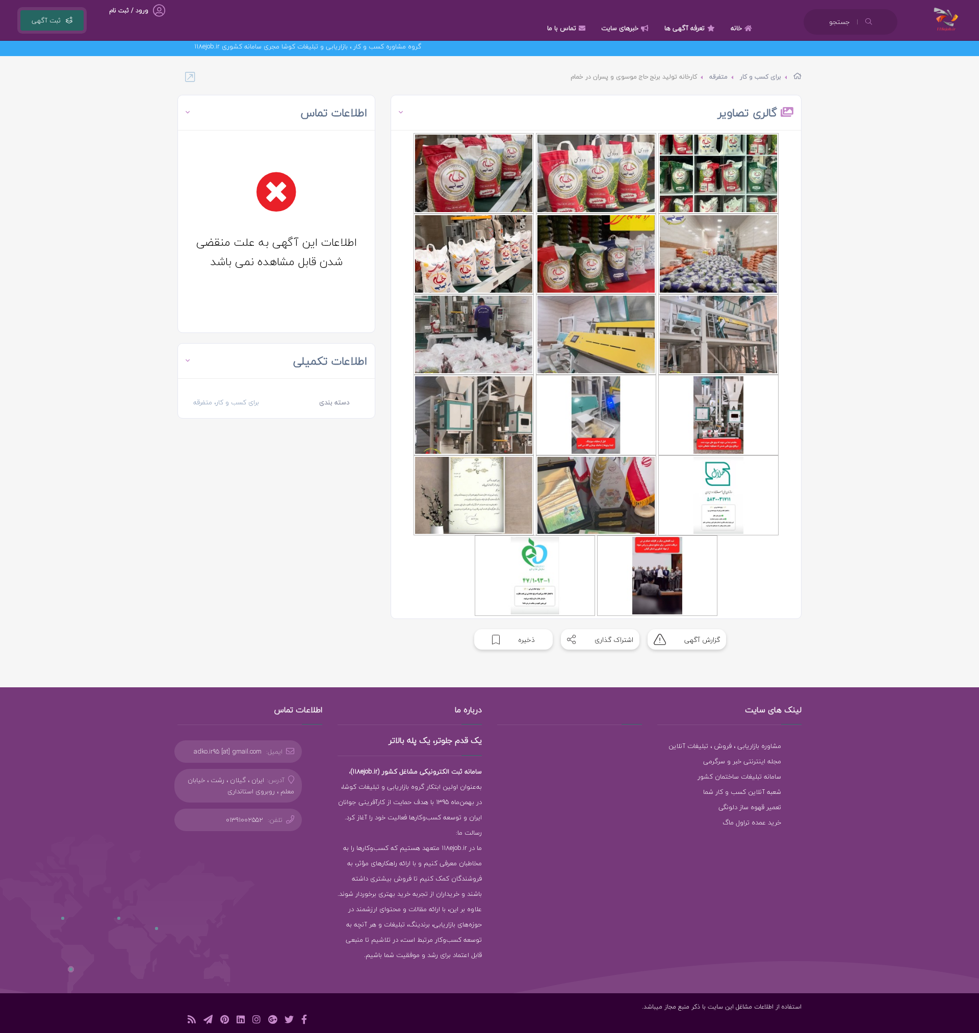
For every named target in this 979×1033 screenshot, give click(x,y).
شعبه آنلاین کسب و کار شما (742, 791)
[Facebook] (304, 1021)
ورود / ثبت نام (128, 10)
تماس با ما (561, 28)
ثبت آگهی (46, 20)
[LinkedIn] (241, 1021)
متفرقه (718, 76)
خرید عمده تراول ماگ (752, 822)
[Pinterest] (224, 1021)
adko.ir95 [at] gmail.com (228, 751)
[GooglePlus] (272, 1021)
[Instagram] (256, 1021)
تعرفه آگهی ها (684, 28)
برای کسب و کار (760, 76)
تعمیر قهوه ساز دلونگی (749, 807)
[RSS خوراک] (192, 1021)
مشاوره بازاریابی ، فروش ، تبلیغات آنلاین (724, 746)
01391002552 (244, 819)
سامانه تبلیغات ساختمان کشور (739, 776)
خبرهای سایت (619, 28)
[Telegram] (208, 1021)
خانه (736, 28)
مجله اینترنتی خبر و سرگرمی (742, 761)
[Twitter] (289, 1021)
